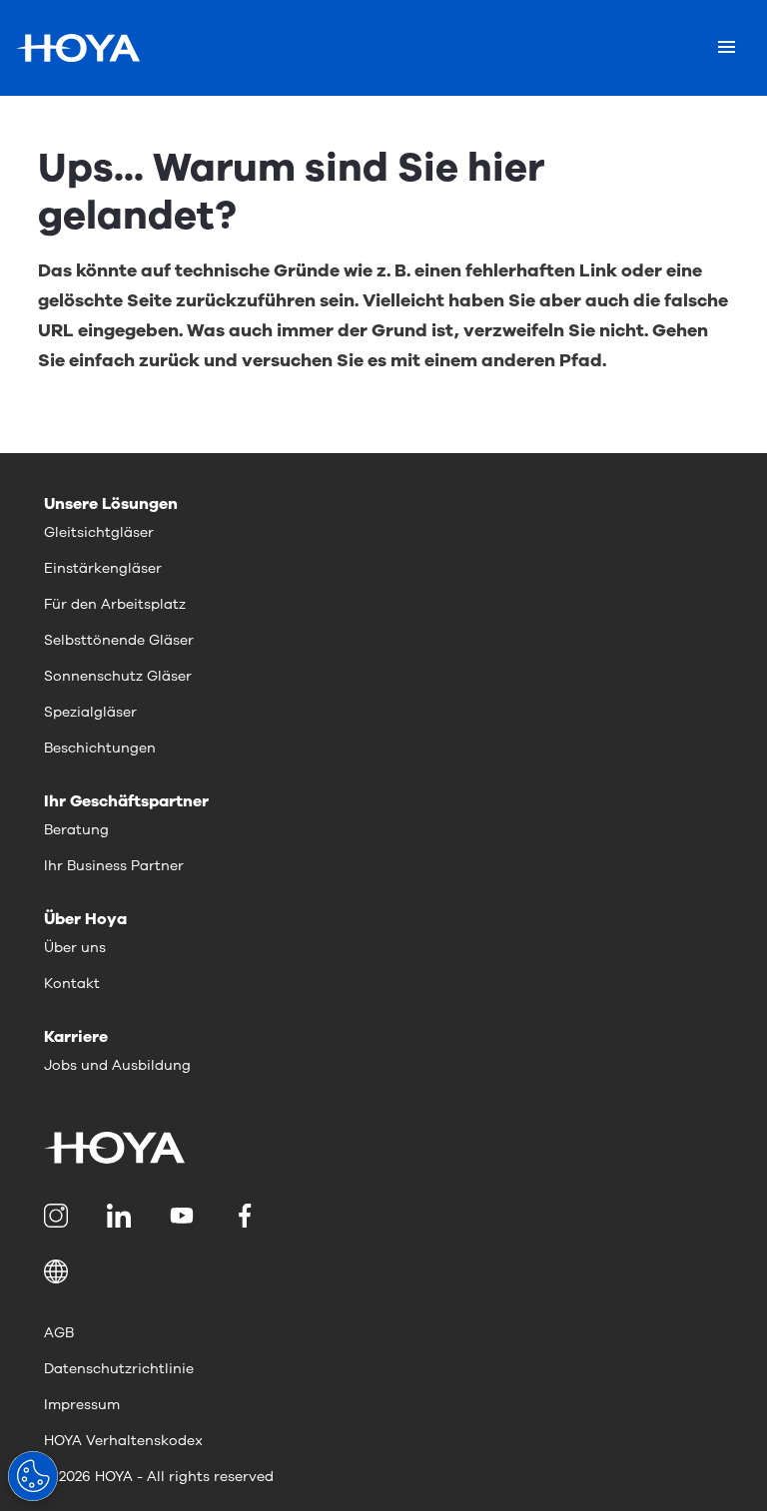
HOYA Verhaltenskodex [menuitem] (123, 1440)
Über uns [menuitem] (75, 947)
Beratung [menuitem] (76, 829)
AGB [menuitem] (59, 1332)
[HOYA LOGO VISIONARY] (78, 48)
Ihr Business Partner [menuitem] (114, 865)
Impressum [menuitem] (82, 1404)
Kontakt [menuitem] (72, 983)
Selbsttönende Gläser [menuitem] (119, 640)
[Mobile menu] (726, 48)
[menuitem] (59, 1216)
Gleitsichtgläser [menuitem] (99, 532)
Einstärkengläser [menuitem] (103, 568)
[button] (383, 1271)
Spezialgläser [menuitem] (90, 712)
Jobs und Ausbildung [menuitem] (117, 1065)
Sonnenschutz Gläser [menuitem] (118, 676)
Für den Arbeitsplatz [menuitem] (115, 604)
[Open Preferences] (33, 1476)
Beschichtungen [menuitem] (100, 748)
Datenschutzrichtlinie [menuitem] (119, 1368)
